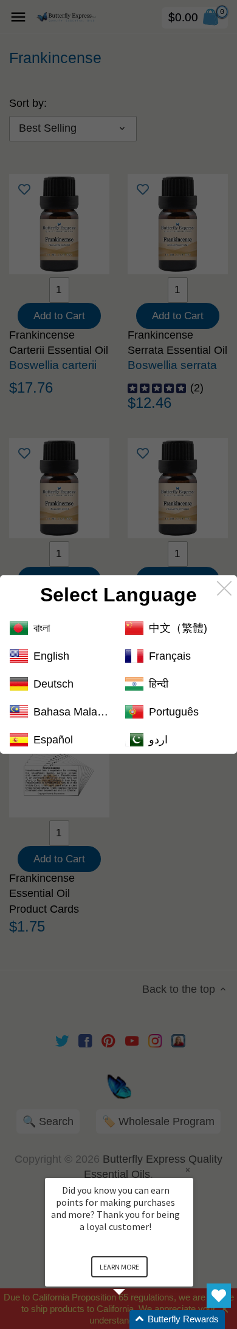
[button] (134, 1319)
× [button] (187, 1169)
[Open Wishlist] (219, 1295)
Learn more (119, 1266)
